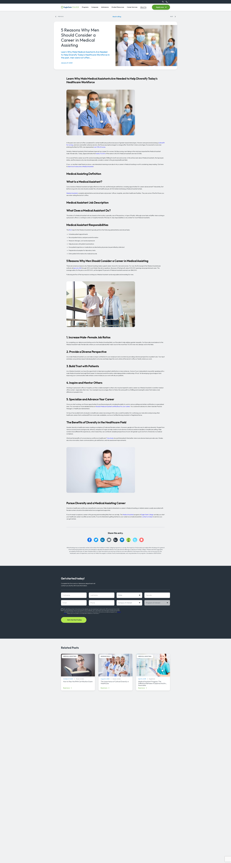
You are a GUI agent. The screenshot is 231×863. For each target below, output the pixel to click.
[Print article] (122, 539)
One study (110, 438)
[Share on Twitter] (96, 539)
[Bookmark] (141, 539)
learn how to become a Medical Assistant (80, 166)
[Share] (128, 539)
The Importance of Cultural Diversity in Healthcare (115, 682)
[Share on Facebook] (89, 539)
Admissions (105, 7)
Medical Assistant (128, 514)
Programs (85, 7)
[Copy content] (135, 539)
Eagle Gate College (147, 514)
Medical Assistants (72, 193)
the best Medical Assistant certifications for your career (113, 406)
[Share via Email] (109, 539)
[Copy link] (115, 539)
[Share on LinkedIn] (102, 539)
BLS (70, 230)
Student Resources (118, 7)
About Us (143, 7)
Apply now (160, 7)
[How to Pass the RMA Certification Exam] (78, 665)
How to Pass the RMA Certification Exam (78, 681)
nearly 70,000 (100, 153)
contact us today (147, 517)
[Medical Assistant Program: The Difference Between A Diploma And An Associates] (153, 665)
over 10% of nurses (99, 147)
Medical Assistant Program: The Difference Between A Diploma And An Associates (152, 683)
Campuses (94, 7)
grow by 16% (77, 268)
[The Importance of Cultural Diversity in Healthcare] (115, 665)
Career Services (132, 7)
